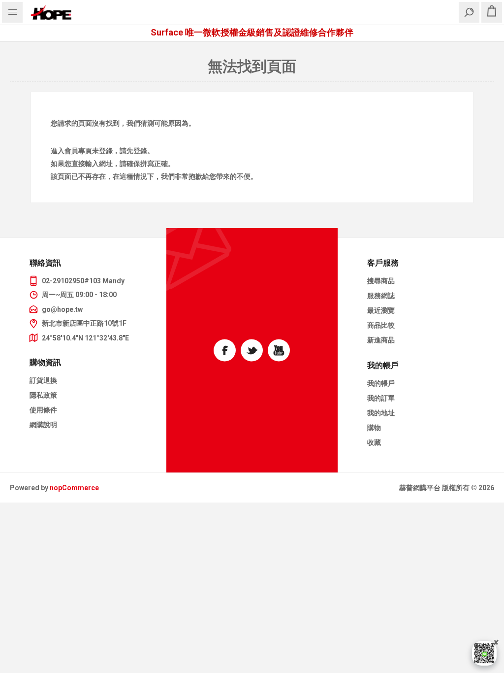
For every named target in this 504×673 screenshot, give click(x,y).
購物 (374, 428)
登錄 (106, 151)
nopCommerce (74, 488)
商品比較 (381, 325)
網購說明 (43, 425)
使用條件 (43, 410)
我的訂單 (381, 398)
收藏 (374, 442)
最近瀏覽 (381, 310)
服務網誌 (381, 296)
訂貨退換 (43, 380)
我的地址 (381, 413)
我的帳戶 (381, 383)
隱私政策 (43, 395)
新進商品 (381, 340)
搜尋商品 (381, 281)
